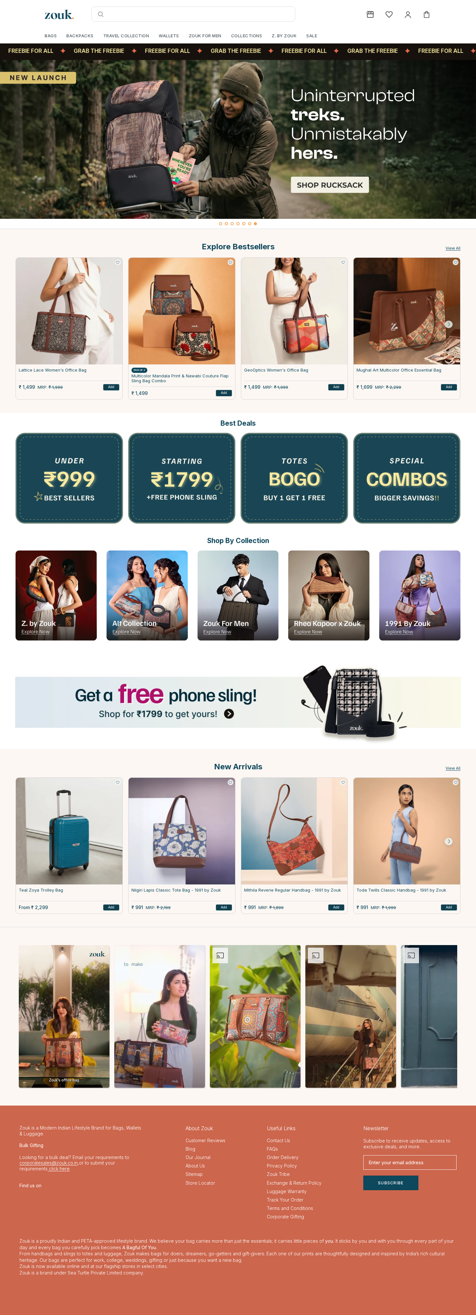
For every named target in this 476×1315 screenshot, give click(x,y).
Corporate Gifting (285, 1216)
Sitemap (194, 1174)
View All (453, 248)
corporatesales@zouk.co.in (48, 1163)
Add (111, 387)
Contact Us (278, 1140)
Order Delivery (283, 1157)
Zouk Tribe (278, 1174)
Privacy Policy (282, 1165)
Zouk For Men (205, 35)
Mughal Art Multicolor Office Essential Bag (399, 370)
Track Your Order (285, 1199)
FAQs (272, 1149)
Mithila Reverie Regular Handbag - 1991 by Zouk (292, 890)
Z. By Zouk (284, 35)
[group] (238, 139)
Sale (311, 35)
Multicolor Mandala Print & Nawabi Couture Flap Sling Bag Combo (180, 378)
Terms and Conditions (290, 1208)
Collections (246, 35)
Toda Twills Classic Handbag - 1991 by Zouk (401, 890)
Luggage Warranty (287, 1191)
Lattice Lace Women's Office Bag (52, 370)
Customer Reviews (205, 1140)
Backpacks (80, 35)
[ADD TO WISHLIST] (118, 262)
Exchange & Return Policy (294, 1183)
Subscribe (391, 1182)
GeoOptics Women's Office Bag (276, 370)
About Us (195, 1165)
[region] (238, 144)
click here (59, 1168)
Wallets (169, 35)
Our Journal (198, 1157)
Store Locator (200, 1183)
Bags (51, 35)
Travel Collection (126, 35)
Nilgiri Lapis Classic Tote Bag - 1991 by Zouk (176, 890)
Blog (190, 1149)
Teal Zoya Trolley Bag (41, 890)
